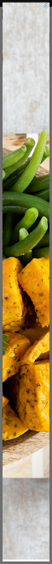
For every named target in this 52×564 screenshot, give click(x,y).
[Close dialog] (46, 6)
